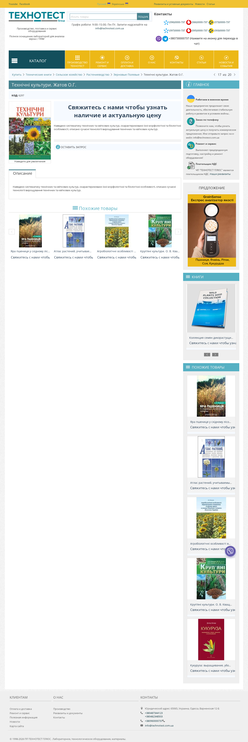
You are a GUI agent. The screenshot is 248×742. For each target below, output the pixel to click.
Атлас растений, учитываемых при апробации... (73, 251)
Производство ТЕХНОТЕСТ (77, 64)
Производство (61, 709)
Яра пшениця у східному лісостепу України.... (30, 251)
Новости (15, 721)
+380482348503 (154, 716)
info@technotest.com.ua (159, 725)
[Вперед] (234, 74)
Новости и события (226, 64)
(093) (222, 30)
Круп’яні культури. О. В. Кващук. (160, 251)
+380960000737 (154, 721)
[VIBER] (230, 553)
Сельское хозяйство (69, 74)
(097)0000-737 (177, 30)
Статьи (201, 62)
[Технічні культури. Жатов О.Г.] (30, 130)
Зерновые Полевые (127, 74)
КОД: (15, 95)
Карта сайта (17, 726)
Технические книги (39, 74)
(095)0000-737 (200, 30)
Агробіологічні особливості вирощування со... (116, 251)
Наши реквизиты (220, 174)
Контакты (176, 62)
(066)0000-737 (200, 22)
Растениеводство (97, 74)
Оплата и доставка (127, 64)
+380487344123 (154, 713)
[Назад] (214, 74)
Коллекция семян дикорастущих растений (217, 337)
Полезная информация (23, 717)
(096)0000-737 (177, 22)
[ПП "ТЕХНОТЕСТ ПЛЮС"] (37, 18)
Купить (17, 74)
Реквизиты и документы (68, 713)
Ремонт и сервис (102, 64)
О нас (152, 62)
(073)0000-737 (222, 22)
